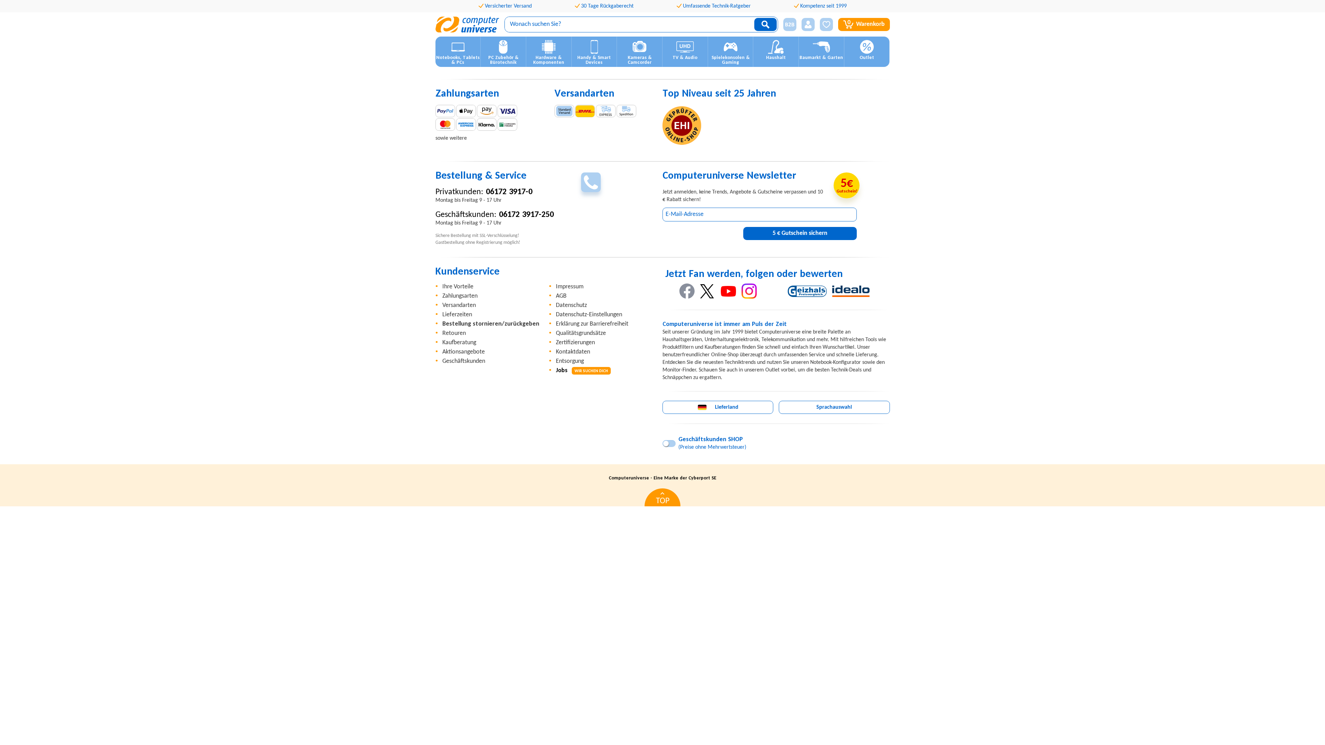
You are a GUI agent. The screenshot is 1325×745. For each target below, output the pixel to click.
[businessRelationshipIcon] (789, 24)
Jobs (582, 370)
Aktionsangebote (463, 352)
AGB (561, 296)
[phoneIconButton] (591, 182)
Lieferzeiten (457, 314)
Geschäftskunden (463, 361)
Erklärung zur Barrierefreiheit (592, 324)
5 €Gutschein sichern (800, 233)
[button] (787, 24)
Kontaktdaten (573, 352)
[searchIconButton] (765, 24)
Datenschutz (571, 305)
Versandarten (459, 305)
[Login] (808, 24)
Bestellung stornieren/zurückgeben (490, 324)
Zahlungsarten (460, 296)
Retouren (454, 333)
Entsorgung (570, 361)
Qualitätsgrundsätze (581, 333)
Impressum (569, 287)
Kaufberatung (459, 342)
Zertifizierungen (575, 342)
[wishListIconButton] (826, 24)
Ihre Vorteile (457, 287)
